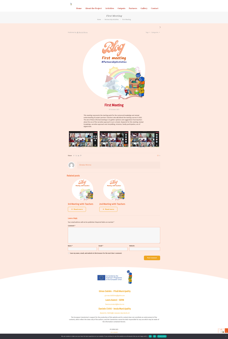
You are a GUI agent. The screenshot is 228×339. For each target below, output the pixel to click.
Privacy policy (162, 336)
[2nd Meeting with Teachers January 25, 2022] (223, 331)
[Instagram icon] (116, 332)
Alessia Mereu (83, 32)
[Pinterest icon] (115, 332)
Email (101, 246)
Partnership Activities (112, 19)
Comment (71, 226)
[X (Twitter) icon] (113, 332)
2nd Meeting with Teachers (112, 204)
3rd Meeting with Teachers (80, 204)
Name (70, 246)
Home (99, 19)
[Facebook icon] (111, 332)
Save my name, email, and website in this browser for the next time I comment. (96, 253)
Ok (150, 336)
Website (132, 246)
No (154, 336)
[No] (226, 336)
